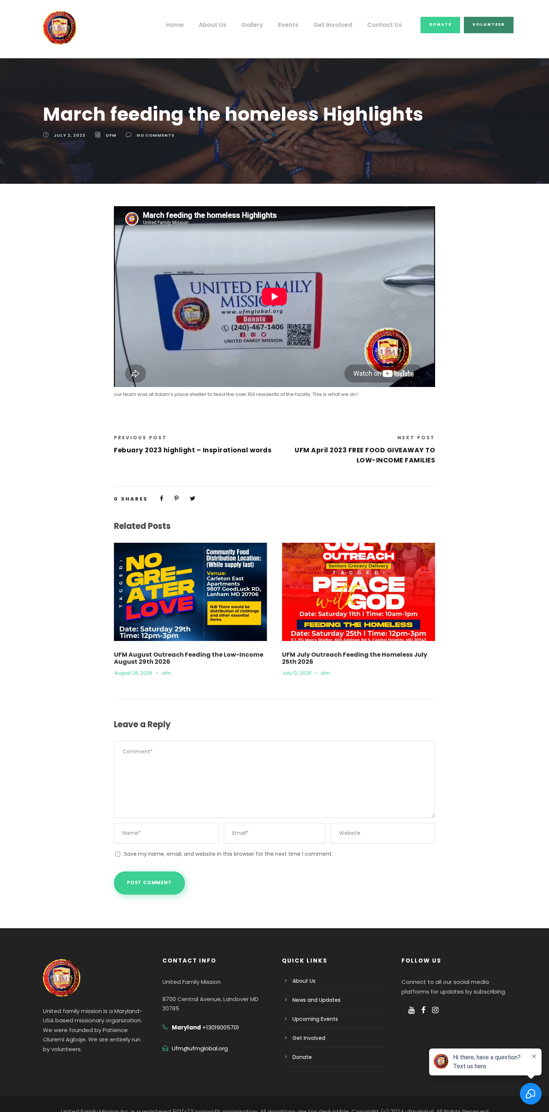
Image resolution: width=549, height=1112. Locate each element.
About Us (212, 25)
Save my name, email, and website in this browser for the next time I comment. (228, 854)
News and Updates (316, 1000)
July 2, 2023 (70, 135)
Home (175, 25)
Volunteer (488, 24)
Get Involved (332, 25)
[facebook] (423, 1010)
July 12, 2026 (296, 672)
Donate (440, 24)
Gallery (252, 25)
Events (288, 25)
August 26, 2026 (133, 672)
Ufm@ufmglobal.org (200, 1048)
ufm (111, 135)
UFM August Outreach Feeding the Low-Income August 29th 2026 (188, 658)
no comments (155, 135)
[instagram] (435, 1010)
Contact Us (384, 25)
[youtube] (411, 1010)
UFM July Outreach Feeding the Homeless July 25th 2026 (354, 658)
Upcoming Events (315, 1019)
